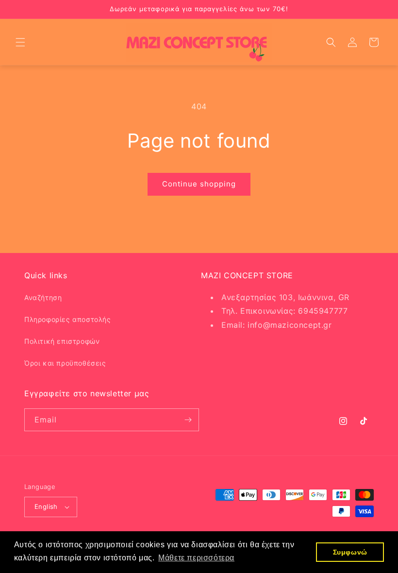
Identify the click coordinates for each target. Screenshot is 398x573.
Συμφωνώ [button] (350, 552)
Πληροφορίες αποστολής (67, 319)
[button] (20, 42)
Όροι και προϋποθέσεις (65, 363)
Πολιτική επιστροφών (62, 341)
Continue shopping (199, 183)
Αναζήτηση (43, 297)
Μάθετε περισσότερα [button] (196, 558)
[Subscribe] (188, 419)
